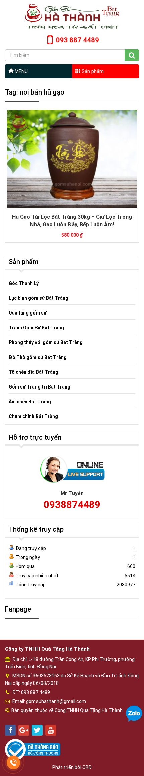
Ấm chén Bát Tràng (30, 401)
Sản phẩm (92, 71)
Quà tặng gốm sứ (28, 313)
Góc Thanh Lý (24, 283)
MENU (20, 71)
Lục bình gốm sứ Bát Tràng (38, 298)
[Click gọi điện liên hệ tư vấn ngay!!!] (13, 762)
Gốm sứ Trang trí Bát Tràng (39, 387)
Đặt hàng (68, 146)
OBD (87, 767)
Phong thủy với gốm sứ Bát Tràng (46, 342)
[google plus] (23, 730)
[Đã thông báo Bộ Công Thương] (32, 749)
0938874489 (72, 504)
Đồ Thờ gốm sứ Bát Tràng (38, 357)
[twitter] (37, 730)
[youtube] (50, 730)
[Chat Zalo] (134, 713)
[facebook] (10, 730)
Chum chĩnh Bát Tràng (33, 416)
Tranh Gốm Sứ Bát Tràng (36, 327)
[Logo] (72, 16)
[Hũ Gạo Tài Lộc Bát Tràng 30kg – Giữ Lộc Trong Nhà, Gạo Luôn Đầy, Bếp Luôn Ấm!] (72, 158)
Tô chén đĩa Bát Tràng (33, 372)
